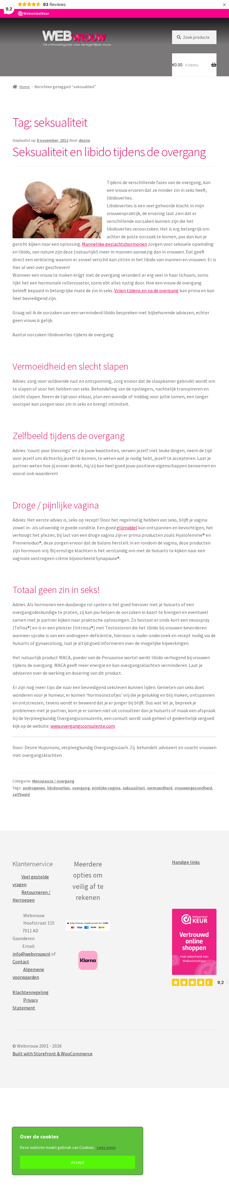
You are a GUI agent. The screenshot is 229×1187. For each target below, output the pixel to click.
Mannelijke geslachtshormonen (114, 244)
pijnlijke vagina (106, 788)
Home (24, 86)
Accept (77, 1162)
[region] (77, 1151)
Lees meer (106, 1147)
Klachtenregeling (31, 992)
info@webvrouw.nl (31, 954)
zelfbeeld (21, 794)
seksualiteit (134, 788)
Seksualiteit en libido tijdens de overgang (109, 151)
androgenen (34, 788)
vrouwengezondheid (193, 788)
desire (84, 140)
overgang (81, 788)
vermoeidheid (159, 788)
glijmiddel (127, 528)
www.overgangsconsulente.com (82, 726)
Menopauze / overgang (53, 781)
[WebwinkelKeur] (194, 942)
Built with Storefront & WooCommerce (52, 1054)
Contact (21, 961)
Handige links (186, 862)
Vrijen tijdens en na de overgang (146, 290)
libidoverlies (58, 788)
